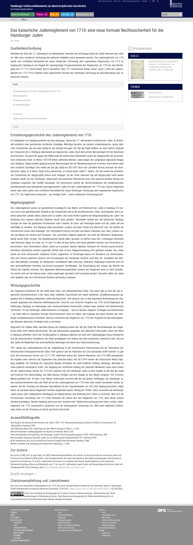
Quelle (15, 127)
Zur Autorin (18, 114)
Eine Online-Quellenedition (22, 9)
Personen (17, 523)
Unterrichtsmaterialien (20, 541)
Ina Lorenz (15, 40)
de (154, 1)
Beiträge (17, 535)
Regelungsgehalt (20, 96)
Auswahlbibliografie (21, 105)
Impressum (106, 533)
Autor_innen (106, 518)
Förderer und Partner (109, 523)
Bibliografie (19, 533)
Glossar (17, 538)
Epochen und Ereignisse (23, 530)
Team (104, 512)
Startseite (14, 20)
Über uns (117, 1)
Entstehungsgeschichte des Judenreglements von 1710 (36, 91)
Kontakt (144, 1)
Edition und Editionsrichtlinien (69, 525)
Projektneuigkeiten (108, 525)
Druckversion (142, 48)
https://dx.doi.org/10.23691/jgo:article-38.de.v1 (90, 488)
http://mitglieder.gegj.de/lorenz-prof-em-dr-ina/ (65, 467)
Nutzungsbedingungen (131, 1)
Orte (15, 525)
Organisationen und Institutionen (161, 97)
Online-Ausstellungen (20, 14)
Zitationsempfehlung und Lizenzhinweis (30, 118)
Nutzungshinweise (64, 520)
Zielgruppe (62, 518)
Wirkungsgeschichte (21, 100)
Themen (39, 14)
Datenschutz (106, 535)
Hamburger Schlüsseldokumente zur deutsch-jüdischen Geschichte (48, 6)
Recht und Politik (155, 93)
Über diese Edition (105, 1)
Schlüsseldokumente (65, 515)
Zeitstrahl (65, 14)
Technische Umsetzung (66, 528)
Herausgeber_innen (109, 515)
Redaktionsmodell (64, 523)
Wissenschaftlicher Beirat (111, 520)
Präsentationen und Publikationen (70, 530)
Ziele (59, 512)
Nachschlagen (82, 14)
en (158, 1)
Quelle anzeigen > (23, 474)
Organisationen (20, 528)
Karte (52, 14)
